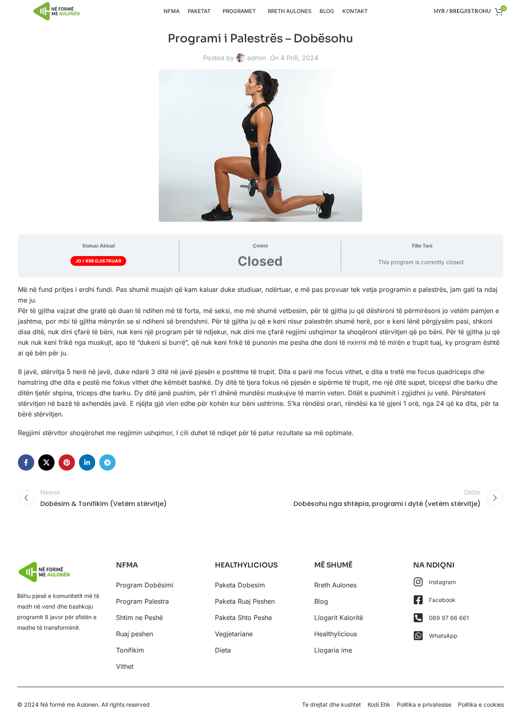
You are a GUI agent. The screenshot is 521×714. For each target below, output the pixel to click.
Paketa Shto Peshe (243, 617)
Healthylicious (335, 634)
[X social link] (46, 462)
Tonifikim (130, 650)
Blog (321, 601)
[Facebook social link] (26, 462)
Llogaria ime (333, 650)
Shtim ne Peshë (139, 617)
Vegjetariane (234, 634)
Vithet (125, 666)
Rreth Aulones (335, 585)
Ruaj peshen (134, 634)
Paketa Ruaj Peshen (245, 601)
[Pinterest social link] (67, 462)
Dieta (223, 650)
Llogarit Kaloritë (338, 617)
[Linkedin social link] (87, 462)
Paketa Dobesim (240, 585)
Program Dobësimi (144, 585)
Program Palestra (142, 601)
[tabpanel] (260, 361)
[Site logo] (56, 11)
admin (256, 58)
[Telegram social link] (107, 462)
